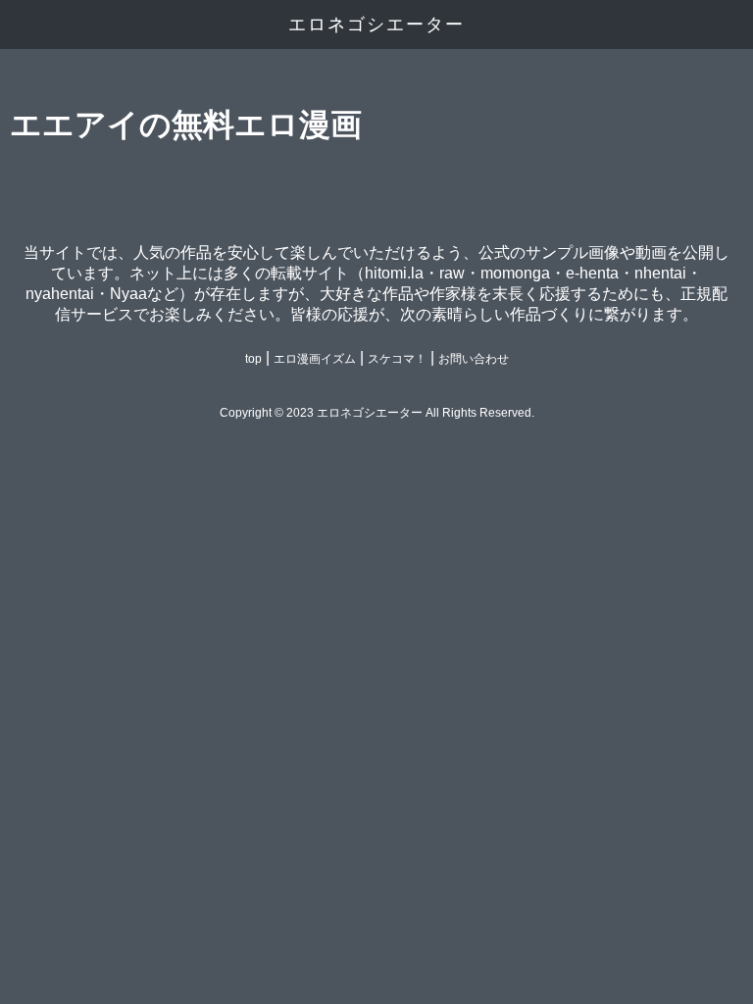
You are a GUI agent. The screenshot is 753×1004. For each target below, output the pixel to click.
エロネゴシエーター (376, 24)
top (253, 359)
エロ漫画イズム (315, 359)
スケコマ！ (397, 359)
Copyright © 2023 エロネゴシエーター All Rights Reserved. (377, 413)
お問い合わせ (473, 359)
